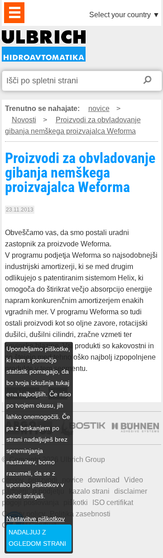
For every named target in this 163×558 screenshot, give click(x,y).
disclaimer (130, 491)
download (104, 480)
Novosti (24, 120)
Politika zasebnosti (80, 514)
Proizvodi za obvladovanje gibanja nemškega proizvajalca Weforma (44, 46)
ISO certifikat (112, 502)
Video (133, 480)
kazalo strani (89, 491)
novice (99, 108)
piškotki (75, 502)
